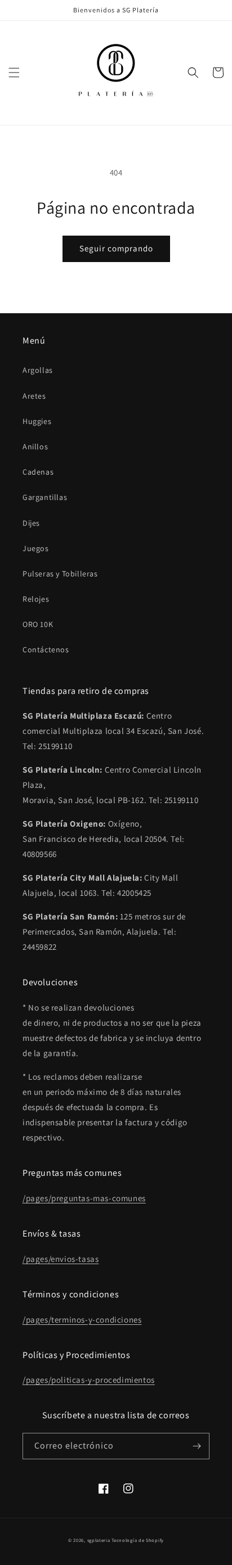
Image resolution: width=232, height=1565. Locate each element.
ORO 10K (38, 624)
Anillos (35, 446)
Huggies (37, 421)
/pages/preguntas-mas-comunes (84, 1198)
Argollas (38, 370)
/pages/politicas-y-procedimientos (89, 1379)
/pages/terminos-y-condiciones (82, 1319)
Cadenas (38, 472)
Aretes (34, 396)
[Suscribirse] (196, 1446)
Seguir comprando (116, 248)
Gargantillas (45, 497)
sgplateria (98, 1540)
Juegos (36, 548)
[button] (14, 72)
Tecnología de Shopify (137, 1540)
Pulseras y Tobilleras (60, 574)
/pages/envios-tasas (61, 1258)
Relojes (36, 599)
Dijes (31, 523)
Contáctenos (46, 649)
